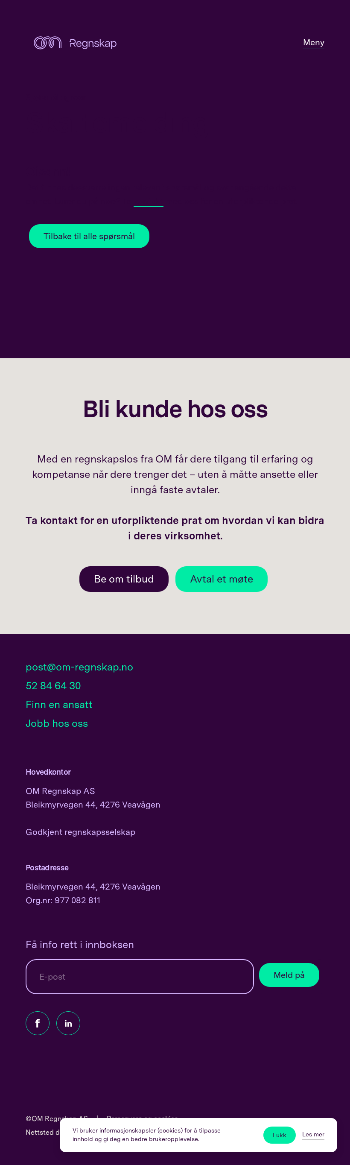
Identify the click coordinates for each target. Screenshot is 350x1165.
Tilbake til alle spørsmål (89, 236)
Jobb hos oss (57, 723)
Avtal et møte (221, 579)
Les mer (313, 1134)
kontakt (148, 201)
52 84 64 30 (53, 685)
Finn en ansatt (59, 704)
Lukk (279, 1135)
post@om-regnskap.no (79, 667)
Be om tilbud (124, 579)
